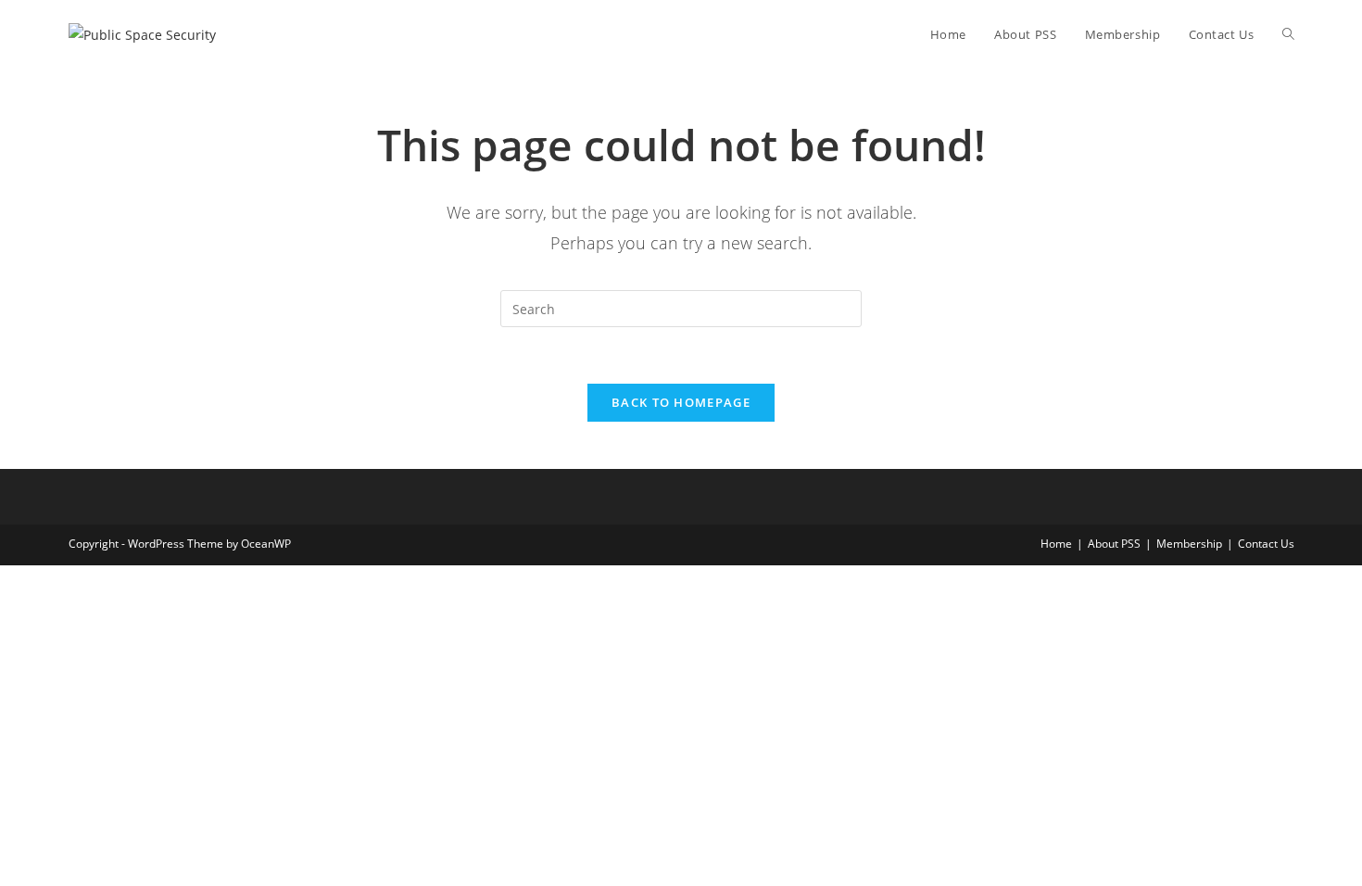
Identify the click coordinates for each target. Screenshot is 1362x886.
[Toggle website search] (1288, 34)
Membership (1189, 543)
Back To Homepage (681, 402)
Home (1056, 543)
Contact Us (1266, 543)
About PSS (1114, 543)
